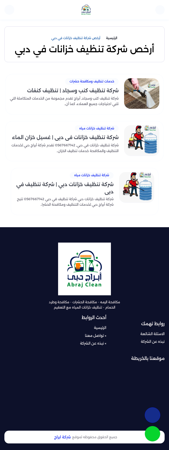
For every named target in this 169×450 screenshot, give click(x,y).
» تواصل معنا (95, 336)
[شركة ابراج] (86, 10)
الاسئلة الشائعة (152, 334)
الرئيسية (100, 328)
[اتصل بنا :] (152, 415)
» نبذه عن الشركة (93, 343)
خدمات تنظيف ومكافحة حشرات (92, 81)
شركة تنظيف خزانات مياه (96, 128)
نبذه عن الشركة (153, 341)
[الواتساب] (152, 433)
